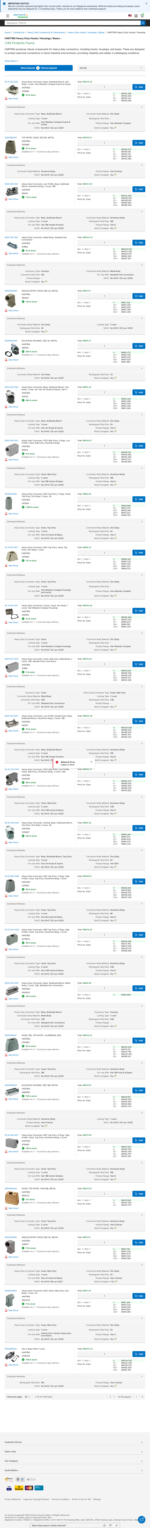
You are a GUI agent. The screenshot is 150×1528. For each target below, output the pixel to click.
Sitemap (96, 1499)
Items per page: (14, 1396)
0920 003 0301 (11, 387)
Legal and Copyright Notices (36, 1499)
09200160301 (11, 1349)
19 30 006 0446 (12, 876)
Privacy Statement (13, 1499)
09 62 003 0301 (12, 823)
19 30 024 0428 (12, 929)
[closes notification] (146, 3)
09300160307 (11, 1085)
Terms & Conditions (60, 1499)
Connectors (18, 32)
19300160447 (11, 1035)
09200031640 (11, 291)
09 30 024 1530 (12, 769)
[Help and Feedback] (141, 1519)
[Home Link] (26, 15)
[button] (7, 15)
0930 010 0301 (11, 716)
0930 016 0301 (11, 184)
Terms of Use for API (81, 1499)
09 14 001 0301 (11, 82)
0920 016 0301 (11, 237)
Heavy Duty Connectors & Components (46, 32)
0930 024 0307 (12, 983)
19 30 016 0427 (11, 1135)
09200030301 (11, 341)
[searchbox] (73, 23)
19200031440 (11, 494)
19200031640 (11, 1237)
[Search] (143, 23)
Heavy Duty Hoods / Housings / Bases (86, 32)
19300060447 (11, 137)
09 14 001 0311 (11, 605)
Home (7, 32)
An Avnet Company (13, 1515)
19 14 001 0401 (11, 547)
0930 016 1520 (11, 440)
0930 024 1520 (11, 659)
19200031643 (11, 1290)
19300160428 (11, 1188)
